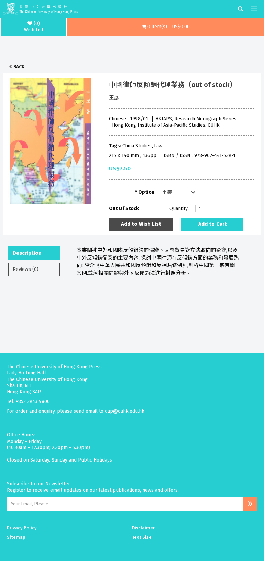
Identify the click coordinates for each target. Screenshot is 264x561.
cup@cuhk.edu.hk (124, 411)
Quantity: (179, 208)
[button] (165, 27)
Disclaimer (143, 527)
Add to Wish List (141, 224)
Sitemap (16, 537)
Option (146, 192)
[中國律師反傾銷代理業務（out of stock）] (51, 139)
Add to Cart (212, 224)
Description (27, 253)
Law (158, 146)
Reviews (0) (25, 269)
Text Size (142, 537)
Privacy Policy (22, 527)
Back (18, 67)
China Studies (137, 146)
